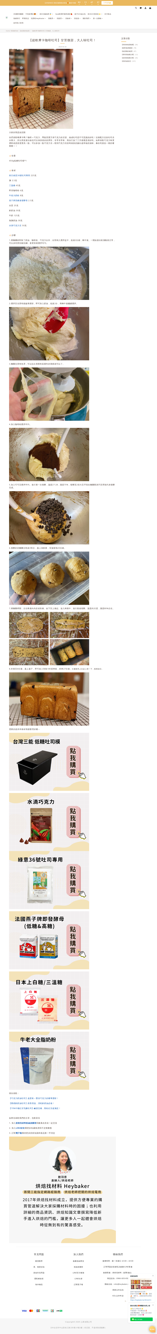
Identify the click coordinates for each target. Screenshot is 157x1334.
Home (8, 31)
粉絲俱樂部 (78, 1267)
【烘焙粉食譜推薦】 (129, 45)
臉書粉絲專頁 (78, 1261)
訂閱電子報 (78, 1284)
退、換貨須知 (39, 1267)
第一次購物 (97, 18)
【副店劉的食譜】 (24, 31)
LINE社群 (78, 1278)
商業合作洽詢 (118, 1290)
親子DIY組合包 (80, 14)
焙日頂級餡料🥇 (46, 14)
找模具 (50, 18)
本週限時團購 (18, 14)
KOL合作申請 (118, 1296)
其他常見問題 (39, 1273)
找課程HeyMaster (37, 18)
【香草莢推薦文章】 (129, 54)
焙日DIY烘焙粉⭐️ (94, 14)
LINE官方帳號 (78, 1273)
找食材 (67, 18)
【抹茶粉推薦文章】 (129, 58)
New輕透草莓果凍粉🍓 (64, 14)
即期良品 (25, 18)
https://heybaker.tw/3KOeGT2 (140, 1300)
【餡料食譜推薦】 (128, 48)
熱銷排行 (16, 18)
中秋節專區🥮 (31, 14)
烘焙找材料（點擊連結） (122, 1272)
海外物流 (39, 1284)
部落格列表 (14, 31)
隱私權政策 (39, 1278)
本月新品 (107, 14)
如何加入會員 (18, 23)
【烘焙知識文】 (128, 61)
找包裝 (76, 18)
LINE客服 (128, 1267)
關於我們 (86, 18)
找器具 (59, 18)
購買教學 (39, 1261)
